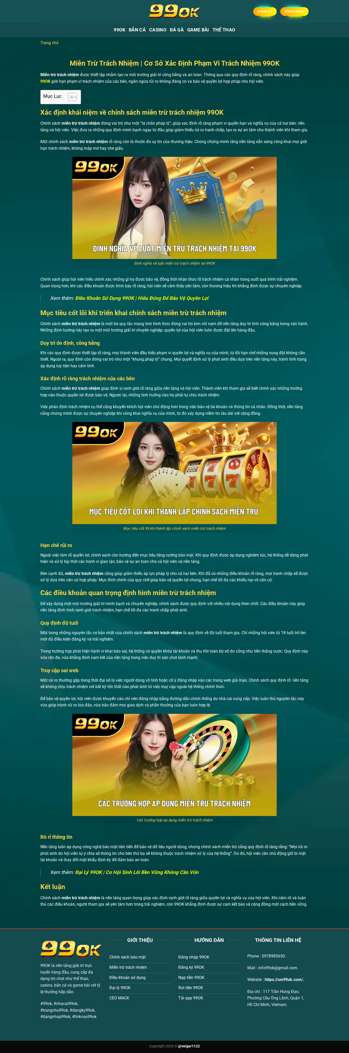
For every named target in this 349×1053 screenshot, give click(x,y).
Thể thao (224, 29)
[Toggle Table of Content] (70, 97)
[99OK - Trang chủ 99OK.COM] (174, 11)
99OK (119, 29)
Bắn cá (137, 29)
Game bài (198, 29)
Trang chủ (49, 42)
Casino (157, 29)
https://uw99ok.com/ (284, 979)
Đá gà (177, 29)
